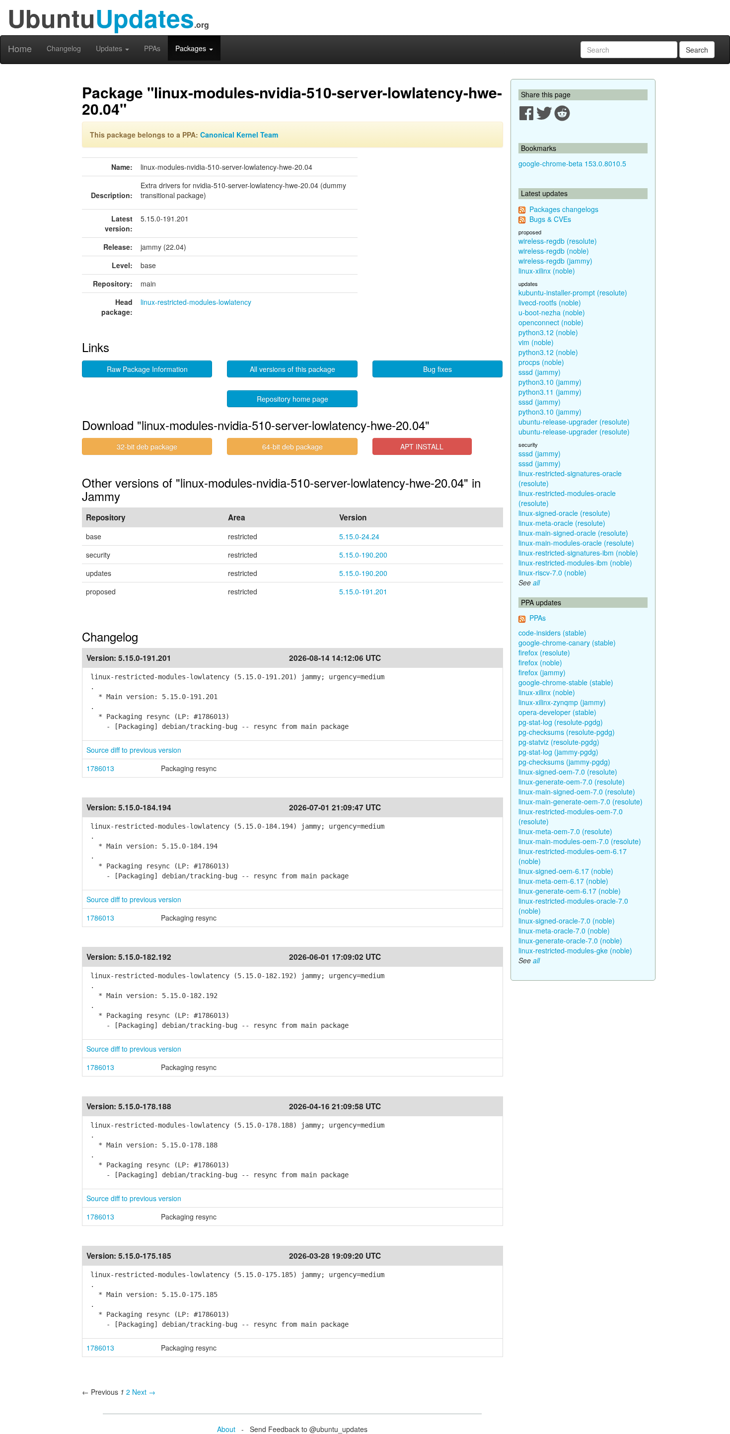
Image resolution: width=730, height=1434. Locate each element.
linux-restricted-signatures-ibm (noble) (578, 553)
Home (20, 48)
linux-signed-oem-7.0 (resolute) (567, 772)
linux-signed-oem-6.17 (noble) (565, 871)
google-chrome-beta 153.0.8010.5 (572, 163)
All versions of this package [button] (292, 369)
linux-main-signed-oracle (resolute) (573, 533)
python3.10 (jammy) (550, 382)
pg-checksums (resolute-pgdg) (566, 732)
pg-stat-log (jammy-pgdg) (558, 752)
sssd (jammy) (539, 372)
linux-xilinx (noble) (546, 271)
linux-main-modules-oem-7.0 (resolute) (579, 841)
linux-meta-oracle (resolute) (561, 523)
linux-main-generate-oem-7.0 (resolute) (580, 801)
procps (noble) (541, 362)
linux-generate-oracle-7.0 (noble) (570, 940)
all (536, 582)
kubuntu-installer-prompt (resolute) (572, 292)
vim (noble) (536, 342)
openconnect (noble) (551, 322)
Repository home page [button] (292, 399)
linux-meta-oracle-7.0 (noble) (564, 930)
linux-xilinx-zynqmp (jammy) (562, 702)
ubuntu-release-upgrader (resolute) (574, 422)
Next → (143, 1392)
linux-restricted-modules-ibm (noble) (575, 563)
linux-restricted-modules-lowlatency (196, 302)
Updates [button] (110, 48)
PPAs (152, 48)
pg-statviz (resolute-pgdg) (558, 742)
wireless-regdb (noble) (553, 251)
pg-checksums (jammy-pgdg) (564, 762)
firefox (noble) (540, 662)
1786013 (100, 768)
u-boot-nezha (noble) (551, 312)
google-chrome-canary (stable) (567, 642)
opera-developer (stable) (557, 712)
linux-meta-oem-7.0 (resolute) (565, 831)
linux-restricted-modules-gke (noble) (575, 950)
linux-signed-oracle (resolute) (564, 513)
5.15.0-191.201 (363, 591)
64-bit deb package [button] (292, 446)
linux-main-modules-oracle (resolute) (576, 543)
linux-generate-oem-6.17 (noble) (569, 891)
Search (697, 50)
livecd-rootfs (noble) (549, 302)
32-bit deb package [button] (147, 446)
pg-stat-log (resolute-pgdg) (560, 722)
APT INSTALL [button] (421, 446)
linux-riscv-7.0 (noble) (552, 572)
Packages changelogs (563, 209)
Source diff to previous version (133, 750)
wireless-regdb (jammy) (555, 261)
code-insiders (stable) (552, 633)
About (226, 1429)
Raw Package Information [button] (147, 369)
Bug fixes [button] (437, 369)
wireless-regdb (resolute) (557, 241)
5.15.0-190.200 (363, 555)
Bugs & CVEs (550, 219)
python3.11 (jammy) (550, 392)
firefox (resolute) (544, 652)
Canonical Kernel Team (239, 135)
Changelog (64, 48)
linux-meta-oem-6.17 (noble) (563, 881)
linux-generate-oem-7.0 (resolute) (571, 782)
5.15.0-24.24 (359, 536)
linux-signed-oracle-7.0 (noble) (566, 921)
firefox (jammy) (542, 672)
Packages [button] (191, 48)
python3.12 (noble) (548, 332)
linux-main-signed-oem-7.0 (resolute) (576, 791)
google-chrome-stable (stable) (565, 682)
